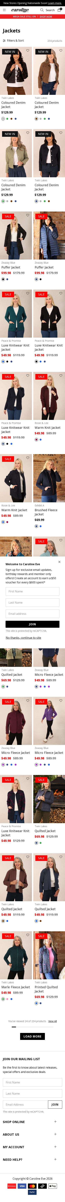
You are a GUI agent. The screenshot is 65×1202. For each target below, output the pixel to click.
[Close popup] (59, 562)
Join (32, 624)
